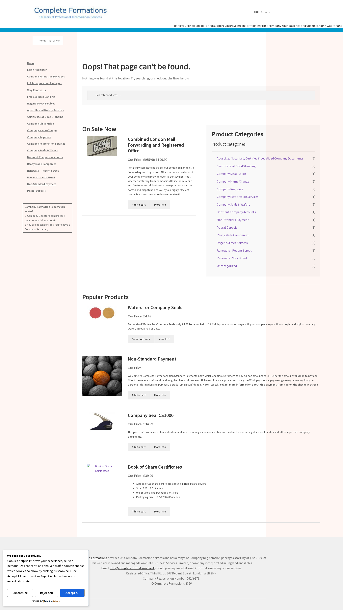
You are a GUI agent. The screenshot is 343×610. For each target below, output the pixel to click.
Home (43, 40)
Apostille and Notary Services (45, 110)
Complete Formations (92, 558)
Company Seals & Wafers (42, 150)
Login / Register (37, 70)
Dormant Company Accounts (45, 157)
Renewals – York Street (41, 177)
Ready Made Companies (41, 164)
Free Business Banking (41, 97)
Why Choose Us (36, 90)
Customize (20, 593)
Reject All (46, 593)
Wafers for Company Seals (155, 307)
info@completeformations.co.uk (132, 568)
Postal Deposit (36, 190)
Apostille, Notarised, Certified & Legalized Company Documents (260, 158)
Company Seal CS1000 (150, 415)
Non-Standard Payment (41, 184)
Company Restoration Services (46, 143)
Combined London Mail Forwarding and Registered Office (156, 145)
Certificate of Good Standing (45, 117)
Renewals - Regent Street (234, 250)
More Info (160, 204)
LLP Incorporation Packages (44, 83)
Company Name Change (42, 130)
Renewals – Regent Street (43, 170)
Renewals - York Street (232, 258)
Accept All (72, 593)
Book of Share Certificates (155, 467)
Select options (141, 339)
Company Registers (39, 137)
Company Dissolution (40, 123)
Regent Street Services (41, 103)
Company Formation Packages (46, 76)
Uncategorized (227, 266)
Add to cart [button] (139, 204)
